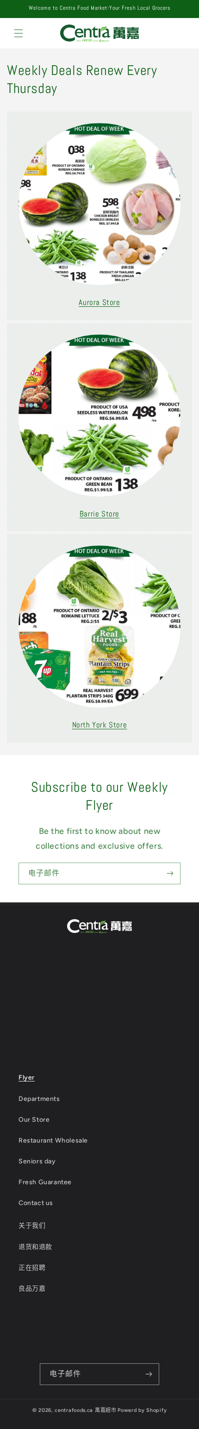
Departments (39, 1099)
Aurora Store (99, 302)
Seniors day (37, 1161)
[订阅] (170, 873)
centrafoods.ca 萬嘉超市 (85, 1410)
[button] (18, 33)
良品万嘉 (32, 1288)
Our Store (34, 1120)
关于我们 (32, 1226)
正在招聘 (32, 1268)
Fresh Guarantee (45, 1182)
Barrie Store (99, 514)
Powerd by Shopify (142, 1410)
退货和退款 (35, 1247)
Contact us (36, 1203)
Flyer (27, 1077)
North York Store (99, 725)
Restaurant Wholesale (53, 1140)
